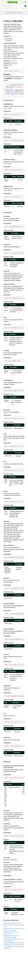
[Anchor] (3, 100)
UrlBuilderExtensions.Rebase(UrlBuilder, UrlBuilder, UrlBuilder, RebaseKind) (14, 924)
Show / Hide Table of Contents (14, 12)
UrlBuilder (5, 151)
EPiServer (13, 61)
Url (5, 124)
